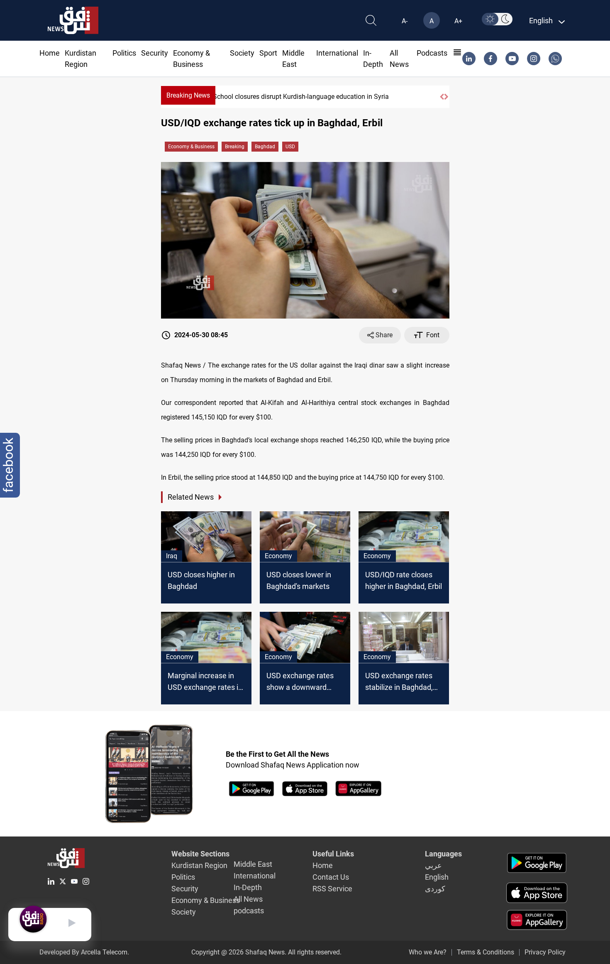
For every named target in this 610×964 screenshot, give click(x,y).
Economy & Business (191, 147)
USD (290, 147)
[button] (442, 97)
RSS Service (332, 888)
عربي (433, 865)
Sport (268, 53)
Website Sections (200, 853)
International (337, 53)
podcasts (432, 53)
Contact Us (330, 877)
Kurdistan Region (199, 865)
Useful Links (333, 853)
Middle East (253, 864)
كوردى (435, 888)
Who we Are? (428, 952)
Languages (443, 853)
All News (248, 899)
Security (154, 53)
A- (404, 21)
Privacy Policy (545, 952)
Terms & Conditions (485, 952)
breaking (234, 147)
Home (49, 53)
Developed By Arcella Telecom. (84, 952)
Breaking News (188, 95)
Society (242, 53)
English (437, 877)
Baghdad (265, 147)
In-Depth (248, 887)
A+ (458, 21)
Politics (124, 53)
